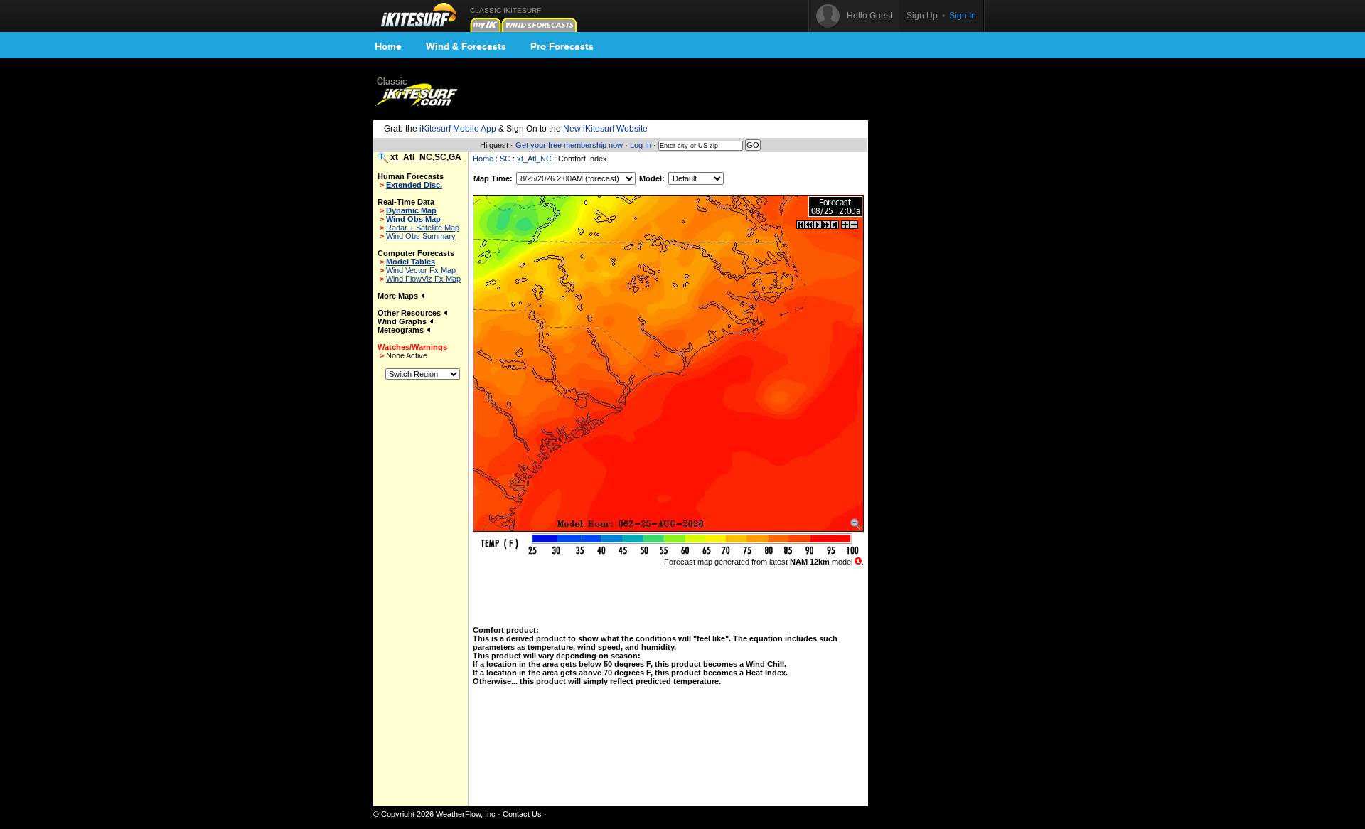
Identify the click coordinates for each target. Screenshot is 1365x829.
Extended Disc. (414, 185)
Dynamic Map (411, 210)
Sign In (962, 16)
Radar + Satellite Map (422, 227)
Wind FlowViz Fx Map (423, 278)
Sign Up (922, 16)
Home (388, 46)
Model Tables (410, 261)
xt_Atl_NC (534, 158)
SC (505, 158)
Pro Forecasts (562, 46)
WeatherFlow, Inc (466, 814)
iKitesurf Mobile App (457, 129)
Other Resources (410, 313)
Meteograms (402, 330)
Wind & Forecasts (466, 46)
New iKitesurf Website (605, 129)
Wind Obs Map (413, 219)
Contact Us (522, 814)
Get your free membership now (569, 145)
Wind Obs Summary (421, 236)
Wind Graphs (403, 321)
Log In (640, 145)
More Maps (399, 296)
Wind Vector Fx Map (421, 270)
